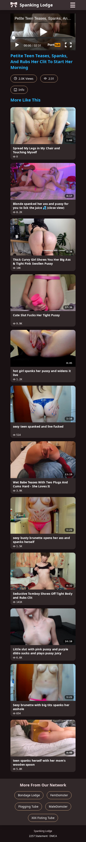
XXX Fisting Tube (43, 818)
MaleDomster (58, 806)
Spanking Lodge (36, 5)
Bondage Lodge (29, 795)
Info (21, 90)
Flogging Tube (28, 806)
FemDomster (59, 795)
